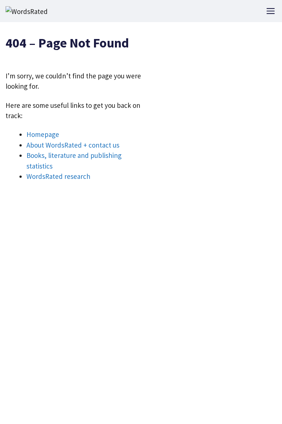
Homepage (42, 134)
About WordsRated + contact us (72, 145)
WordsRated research (58, 176)
